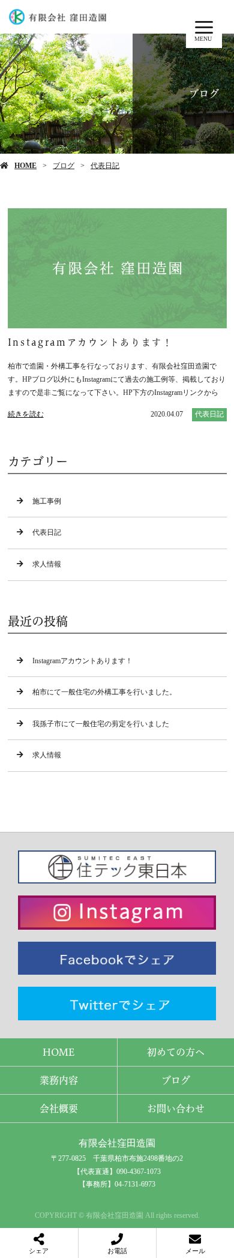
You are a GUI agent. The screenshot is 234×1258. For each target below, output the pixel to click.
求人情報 (46, 564)
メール (195, 1250)
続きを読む (26, 414)
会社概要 (59, 1109)
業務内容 (59, 1080)
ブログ (63, 165)
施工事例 (46, 501)
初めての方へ (176, 1052)
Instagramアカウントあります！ (82, 661)
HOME (25, 165)
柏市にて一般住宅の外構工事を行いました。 (104, 692)
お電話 (117, 1250)
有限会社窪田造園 (117, 1143)
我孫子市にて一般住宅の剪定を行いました (100, 724)
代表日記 (105, 165)
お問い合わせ (176, 1109)
